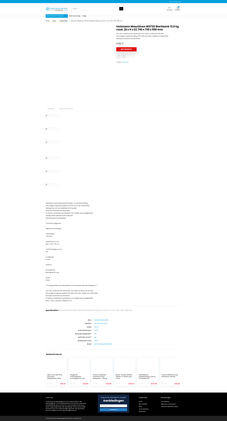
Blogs (84, 16)
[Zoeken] (121, 8)
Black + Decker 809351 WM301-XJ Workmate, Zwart (124, 376)
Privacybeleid (165, 401)
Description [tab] (51, 109)
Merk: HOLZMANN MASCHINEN (103, 344)
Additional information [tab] (66, 109)
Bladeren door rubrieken (55, 16)
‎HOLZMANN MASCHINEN (101, 320)
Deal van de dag (74, 16)
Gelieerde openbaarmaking (169, 406)
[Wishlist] (169, 7)
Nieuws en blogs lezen (175, 1)
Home (47, 21)
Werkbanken (63, 21)
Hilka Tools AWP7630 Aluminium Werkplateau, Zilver (54, 376)
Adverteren (142, 411)
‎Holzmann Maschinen (101, 323)
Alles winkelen (143, 404)
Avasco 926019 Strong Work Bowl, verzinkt (170, 376)
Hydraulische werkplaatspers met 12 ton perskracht (147, 376)
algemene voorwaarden (168, 404)
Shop (54, 21)
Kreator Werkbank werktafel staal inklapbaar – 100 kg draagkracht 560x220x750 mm (100, 378)
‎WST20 (96, 327)
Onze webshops (144, 409)
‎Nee (95, 334)
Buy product (126, 49)
